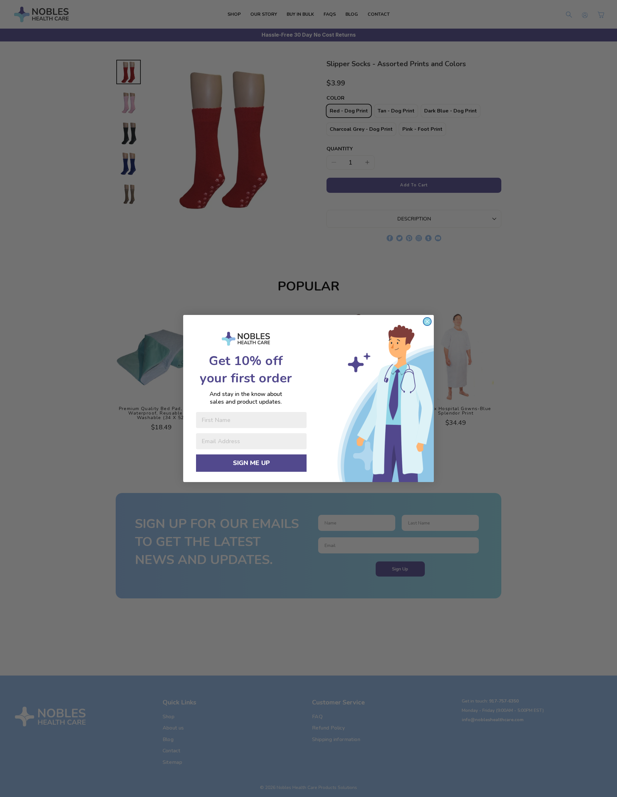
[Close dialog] (427, 322)
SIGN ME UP (251, 463)
